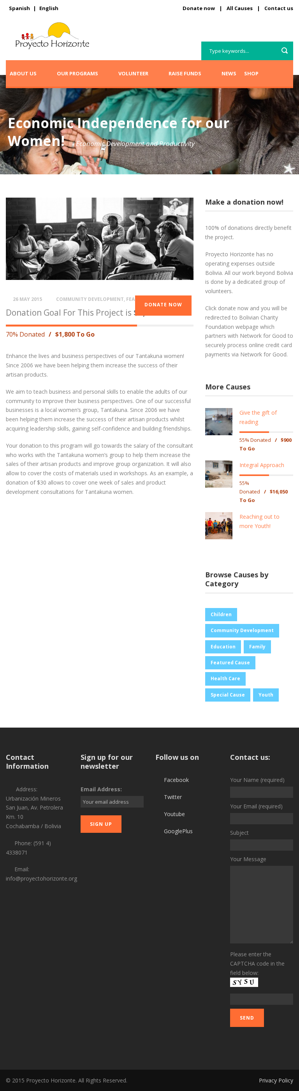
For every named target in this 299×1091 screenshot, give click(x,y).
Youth (266, 694)
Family (257, 646)
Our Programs (77, 73)
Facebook (176, 780)
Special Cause (228, 694)
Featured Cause (230, 662)
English (48, 8)
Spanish (19, 8)
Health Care (225, 678)
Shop (251, 73)
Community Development (90, 299)
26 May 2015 (27, 299)
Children (221, 614)
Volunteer (133, 73)
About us (23, 73)
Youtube (174, 814)
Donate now (199, 8)
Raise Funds (185, 73)
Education (223, 646)
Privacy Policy (276, 1080)
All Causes (240, 8)
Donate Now (163, 304)
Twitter (173, 797)
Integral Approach (261, 465)
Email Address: (101, 789)
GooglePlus (178, 831)
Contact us (278, 8)
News (229, 73)
